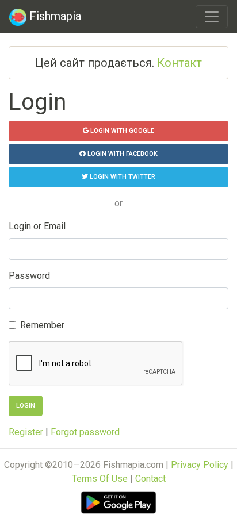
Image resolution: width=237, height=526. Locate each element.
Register (26, 432)
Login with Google (121, 131)
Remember (42, 325)
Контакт (179, 63)
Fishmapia (53, 16)
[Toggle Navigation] (212, 16)
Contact (150, 478)
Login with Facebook (122, 154)
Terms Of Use (100, 478)
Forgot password (85, 432)
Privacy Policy (199, 464)
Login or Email (37, 226)
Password (29, 275)
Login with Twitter (121, 177)
